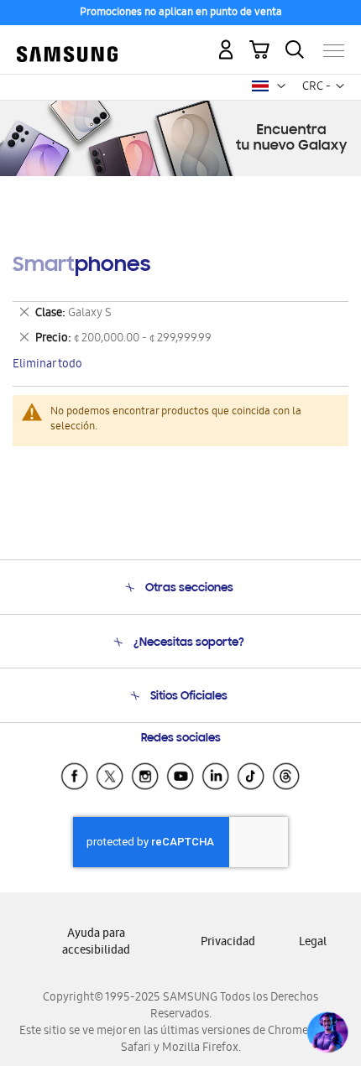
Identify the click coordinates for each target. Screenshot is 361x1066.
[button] (281, 86)
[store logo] (67, 43)
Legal (313, 943)
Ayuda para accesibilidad (96, 943)
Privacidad (228, 943)
